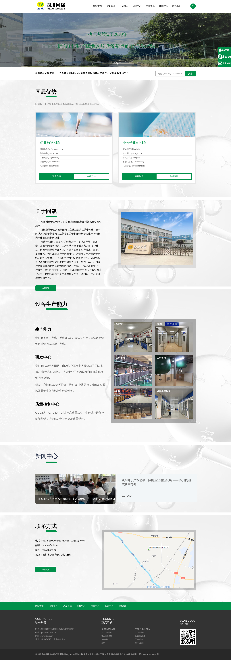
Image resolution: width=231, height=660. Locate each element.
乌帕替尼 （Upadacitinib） (134, 166)
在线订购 (91, 176)
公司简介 (110, 6)
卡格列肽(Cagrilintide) (49, 157)
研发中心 (137, 6)
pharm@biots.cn (51, 545)
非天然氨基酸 (106, 636)
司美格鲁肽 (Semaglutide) (51, 149)
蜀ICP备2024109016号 (149, 654)
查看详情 (56, 176)
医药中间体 (139, 639)
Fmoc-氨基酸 (106, 632)
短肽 (103, 643)
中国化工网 (89, 654)
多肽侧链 (104, 639)
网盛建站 (115, 654)
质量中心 (150, 6)
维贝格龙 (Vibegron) (131, 157)
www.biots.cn (50, 550)
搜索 (190, 73)
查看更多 (46, 288)
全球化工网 (99, 654)
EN (193, 6)
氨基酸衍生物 (140, 636)
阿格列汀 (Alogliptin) (131, 149)
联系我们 (176, 6)
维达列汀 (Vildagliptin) (132, 153)
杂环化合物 (139, 643)
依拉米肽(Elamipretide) (50, 161)
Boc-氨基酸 (139, 632)
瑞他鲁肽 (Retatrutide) (49, 166)
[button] (75, 501)
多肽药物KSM (108, 629)
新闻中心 (163, 6)
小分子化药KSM (142, 629)
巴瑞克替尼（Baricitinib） (134, 161)
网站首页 (97, 6)
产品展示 (123, 6)
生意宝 (108, 654)
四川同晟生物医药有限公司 (47, 654)
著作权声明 (125, 654)
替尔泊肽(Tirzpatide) (49, 153)
